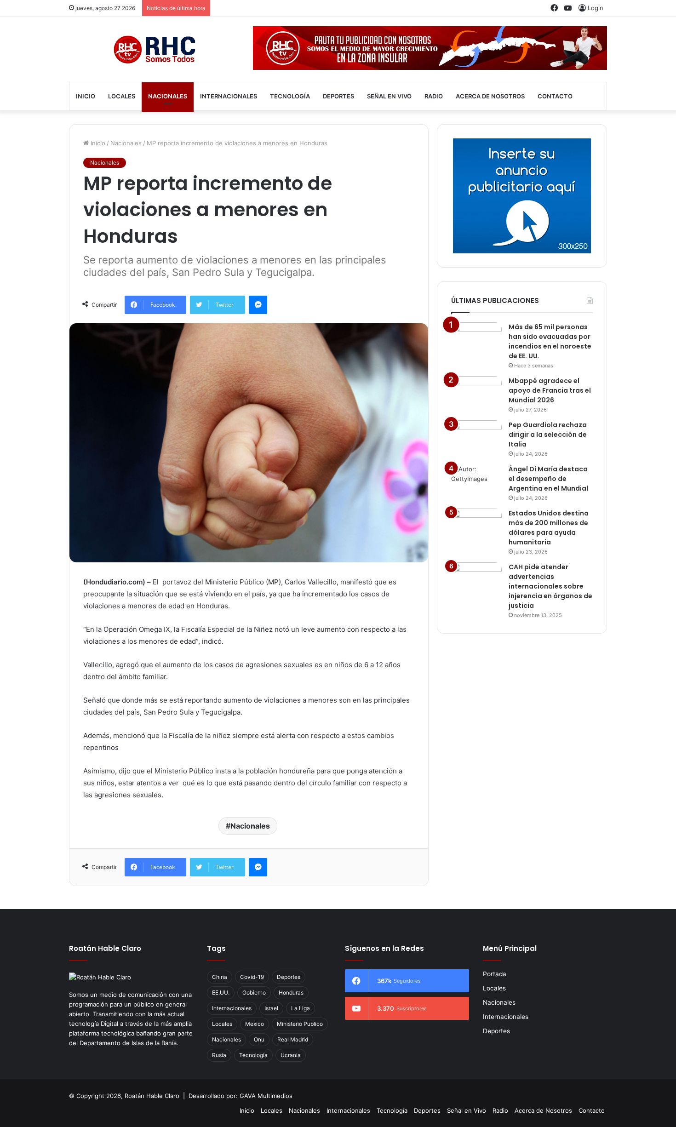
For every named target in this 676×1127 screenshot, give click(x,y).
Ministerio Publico (300, 1023)
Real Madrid (292, 1039)
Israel (271, 1008)
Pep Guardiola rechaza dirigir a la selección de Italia (548, 434)
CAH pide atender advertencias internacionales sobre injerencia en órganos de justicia (550, 586)
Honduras (291, 992)
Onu (259, 1039)
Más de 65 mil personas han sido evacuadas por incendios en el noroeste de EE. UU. (550, 341)
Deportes (338, 96)
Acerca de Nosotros (490, 96)
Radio (433, 96)
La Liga (300, 1008)
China (219, 976)
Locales (121, 96)
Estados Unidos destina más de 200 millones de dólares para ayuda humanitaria (549, 528)
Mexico (254, 1023)
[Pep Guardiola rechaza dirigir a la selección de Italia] (476, 437)
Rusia (219, 1055)
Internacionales (228, 96)
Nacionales (167, 96)
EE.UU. (220, 992)
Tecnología (290, 96)
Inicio (85, 96)
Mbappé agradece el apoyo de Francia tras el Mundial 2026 (550, 390)
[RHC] (154, 49)
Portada (494, 974)
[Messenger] (258, 305)
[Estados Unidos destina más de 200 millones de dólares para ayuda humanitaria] (476, 526)
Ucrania (291, 1055)
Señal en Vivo (389, 96)
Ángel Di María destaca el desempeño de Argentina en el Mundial (548, 478)
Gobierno (254, 992)
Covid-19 (252, 976)
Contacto (555, 96)
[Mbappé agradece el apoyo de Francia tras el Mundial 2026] (476, 393)
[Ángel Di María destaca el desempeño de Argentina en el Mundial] (476, 481)
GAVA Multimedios (266, 1095)
